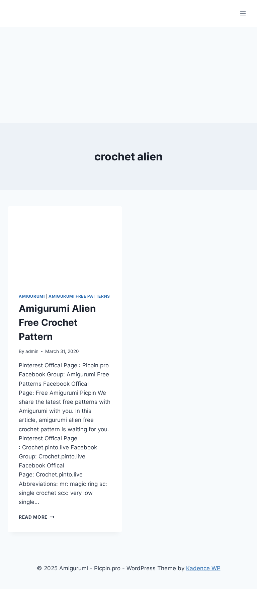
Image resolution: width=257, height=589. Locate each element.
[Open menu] (243, 13)
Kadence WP (203, 568)
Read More (37, 517)
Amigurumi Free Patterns (79, 296)
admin (31, 351)
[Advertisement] (128, 74)
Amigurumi (32, 296)
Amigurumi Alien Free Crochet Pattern (57, 322)
